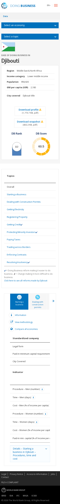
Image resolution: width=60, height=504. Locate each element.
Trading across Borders (18, 247)
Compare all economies (26, 329)
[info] (42, 389)
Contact (5, 477)
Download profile (29, 111)
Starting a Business (16, 194)
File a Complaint (9, 482)
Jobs (53, 474)
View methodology (24, 322)
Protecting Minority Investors (21, 232)
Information (20, 315)
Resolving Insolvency (17, 262)
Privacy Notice (16, 474)
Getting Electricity (15, 209)
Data (5, 16)
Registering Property (17, 216)
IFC (18, 495)
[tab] (19, 301)
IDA (11, 495)
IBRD (3, 495)
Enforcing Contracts (16, 254)
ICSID (34, 495)
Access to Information (37, 474)
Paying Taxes (13, 239)
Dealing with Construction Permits (24, 201)
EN (48, 5)
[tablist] (30, 379)
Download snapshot (29, 123)
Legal (3, 474)
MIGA (25, 495)
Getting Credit (14, 224)
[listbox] (30, 25)
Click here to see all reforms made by (25, 280)
